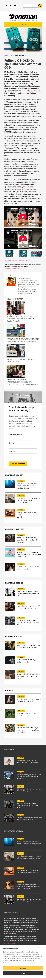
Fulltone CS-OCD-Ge (22, 261)
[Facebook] (6, 6)
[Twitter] (11, 6)
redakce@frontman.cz (12, 269)
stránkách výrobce (23, 189)
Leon (6, 55)
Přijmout (23, 968)
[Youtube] (15, 6)
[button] (9, 254)
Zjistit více (6, 963)
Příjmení (12, 452)
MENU (23, 24)
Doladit (23, 973)
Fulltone (11, 261)
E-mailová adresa (15, 434)
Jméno (11, 443)
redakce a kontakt (10, 943)
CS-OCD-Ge (35, 91)
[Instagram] (19, 6)
